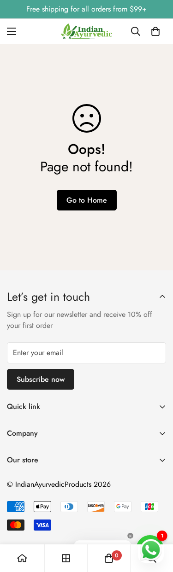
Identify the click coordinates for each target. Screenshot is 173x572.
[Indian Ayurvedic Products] (86, 31)
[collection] (66, 558)
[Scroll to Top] (156, 523)
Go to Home (86, 200)
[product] (22, 558)
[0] (155, 31)
